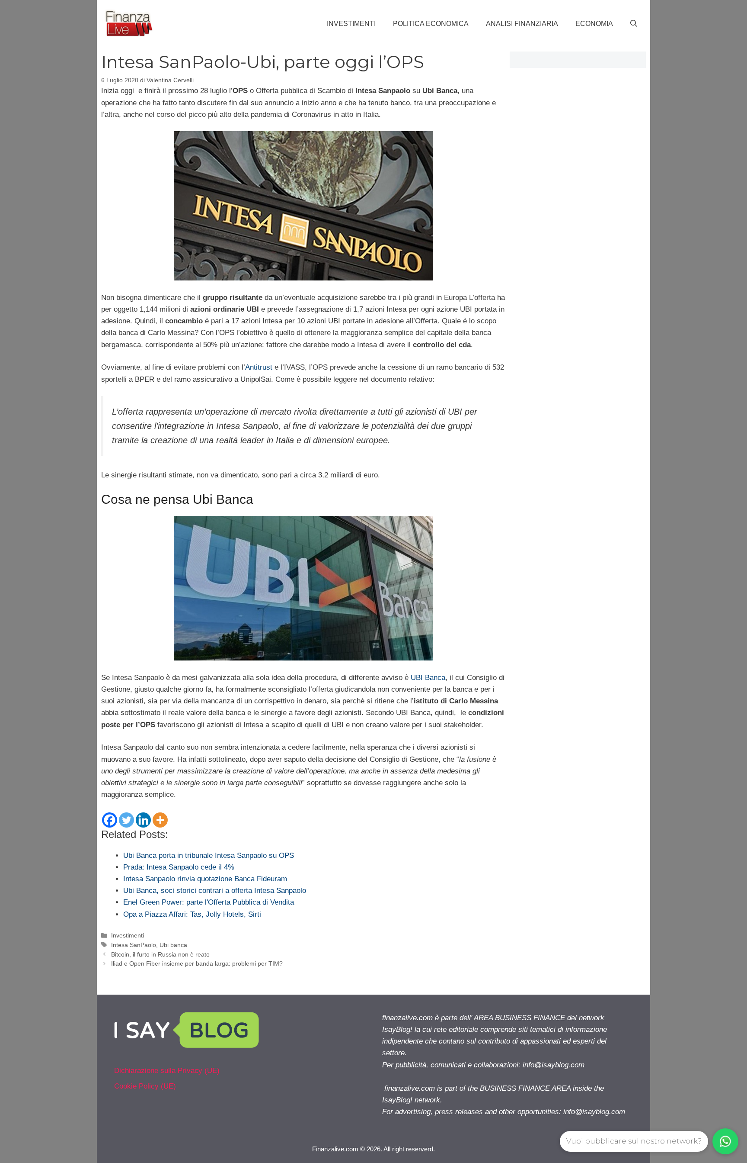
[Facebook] (109, 820)
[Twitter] (126, 820)
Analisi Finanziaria (522, 23)
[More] (160, 820)
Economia (594, 23)
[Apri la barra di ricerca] (634, 24)
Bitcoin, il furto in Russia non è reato (160, 954)
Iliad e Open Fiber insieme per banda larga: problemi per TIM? (197, 963)
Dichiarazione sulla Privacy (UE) (167, 1070)
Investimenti (351, 23)
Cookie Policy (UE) (145, 1086)
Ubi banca (173, 944)
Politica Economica (431, 23)
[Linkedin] (143, 820)
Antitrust (258, 367)
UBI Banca (428, 677)
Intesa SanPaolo (133, 944)
